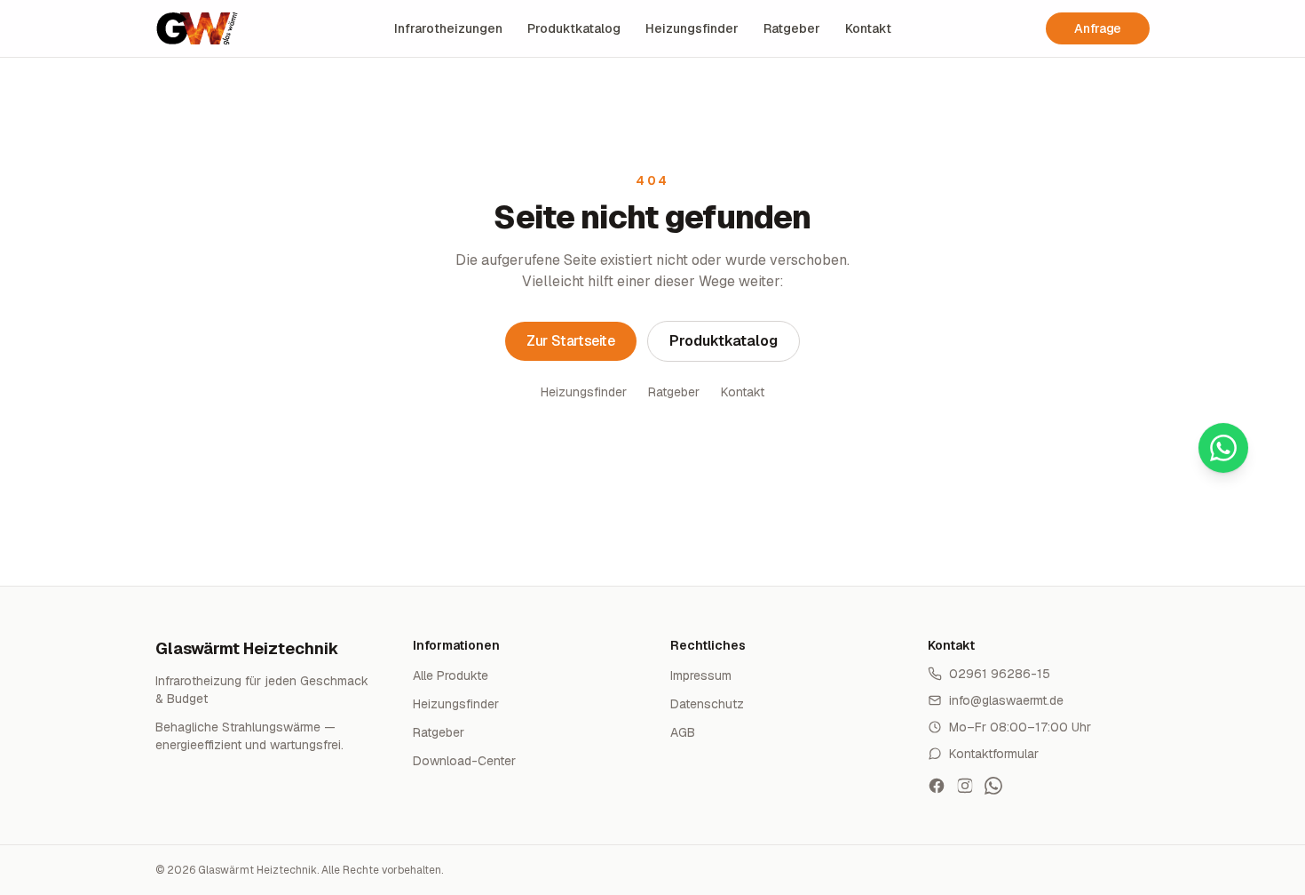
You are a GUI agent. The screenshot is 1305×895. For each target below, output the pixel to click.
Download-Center (464, 761)
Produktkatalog (574, 28)
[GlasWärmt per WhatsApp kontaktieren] (993, 786)
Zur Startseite (570, 341)
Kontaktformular (994, 754)
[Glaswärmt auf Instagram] (965, 786)
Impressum (701, 675)
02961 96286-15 (999, 674)
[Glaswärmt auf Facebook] (936, 786)
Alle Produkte (450, 675)
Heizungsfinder (692, 28)
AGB (682, 732)
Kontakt (868, 28)
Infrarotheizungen (448, 28)
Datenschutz (707, 704)
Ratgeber (791, 28)
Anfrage (1097, 28)
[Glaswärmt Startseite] (197, 28)
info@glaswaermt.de (1006, 700)
